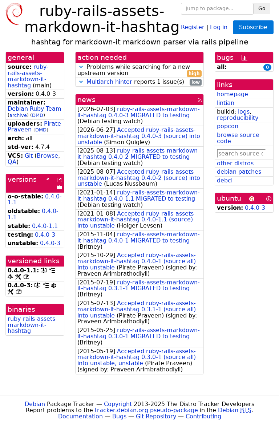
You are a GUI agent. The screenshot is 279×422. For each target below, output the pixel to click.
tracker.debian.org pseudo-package (146, 410)
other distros (235, 163)
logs (244, 111)
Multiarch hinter (109, 81)
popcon (227, 126)
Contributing (203, 416)
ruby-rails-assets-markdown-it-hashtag (28, 75)
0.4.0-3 (45, 234)
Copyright (118, 404)
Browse (47, 155)
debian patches (239, 171)
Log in (218, 26)
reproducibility (237, 117)
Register (193, 26)
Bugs (119, 416)
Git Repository (156, 416)
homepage (232, 94)
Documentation (80, 416)
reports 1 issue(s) (143, 82)
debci (224, 180)
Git (29, 155)
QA (12, 161)
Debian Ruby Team (34, 108)
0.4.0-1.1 (45, 225)
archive (18, 115)
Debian (35, 404)
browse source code (238, 138)
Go (262, 8)
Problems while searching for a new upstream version (138, 70)
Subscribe (253, 27)
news (86, 99)
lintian (225, 102)
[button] (81, 66)
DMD (37, 115)
